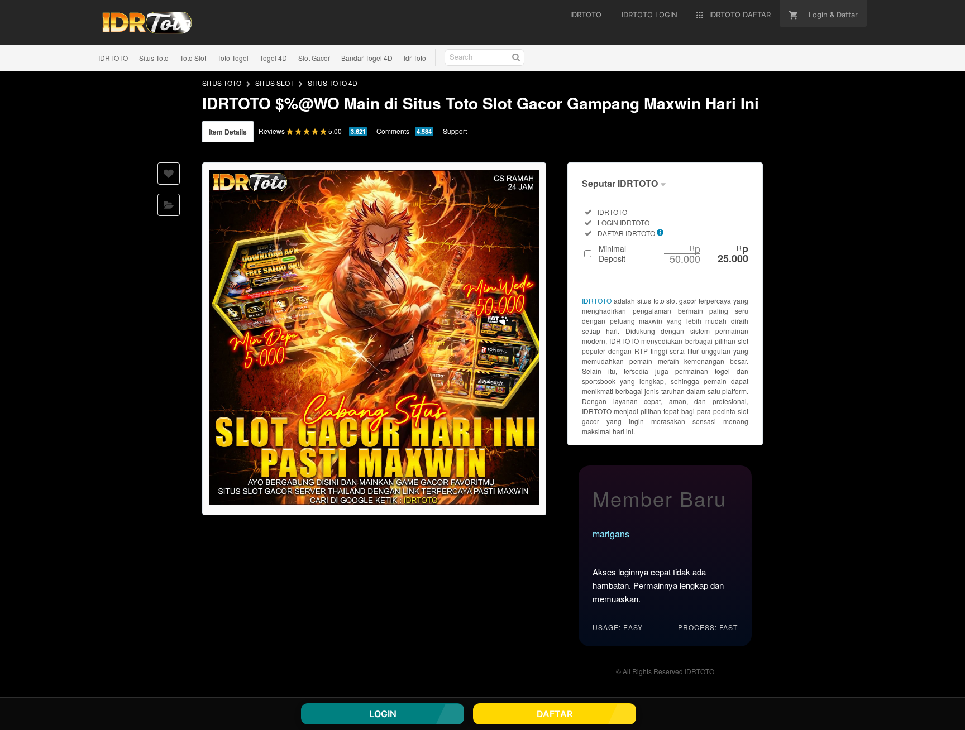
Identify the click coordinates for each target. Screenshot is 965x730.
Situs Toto (154, 58)
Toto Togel (233, 58)
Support (455, 131)
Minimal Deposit (673, 253)
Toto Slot (193, 58)
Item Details (228, 132)
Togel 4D (273, 58)
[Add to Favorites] (168, 173)
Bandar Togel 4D (367, 58)
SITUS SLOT (274, 83)
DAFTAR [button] (554, 713)
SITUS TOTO (221, 83)
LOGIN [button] (382, 713)
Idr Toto (415, 58)
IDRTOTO (113, 58)
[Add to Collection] (168, 205)
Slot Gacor (314, 58)
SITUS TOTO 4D (332, 83)
